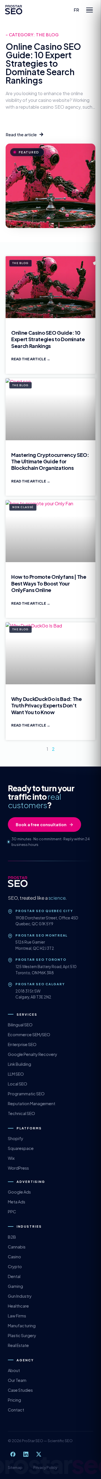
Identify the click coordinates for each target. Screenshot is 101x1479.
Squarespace (21, 1148)
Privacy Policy (45, 1467)
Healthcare (18, 1305)
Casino (14, 1256)
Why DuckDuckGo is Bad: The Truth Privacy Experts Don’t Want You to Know (46, 705)
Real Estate (18, 1345)
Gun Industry (20, 1296)
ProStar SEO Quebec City (44, 911)
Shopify (15, 1138)
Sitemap (15, 1467)
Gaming (15, 1286)
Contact (16, 1409)
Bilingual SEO (20, 1024)
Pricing (14, 1399)
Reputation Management (31, 1103)
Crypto (15, 1266)
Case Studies (20, 1390)
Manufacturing (22, 1325)
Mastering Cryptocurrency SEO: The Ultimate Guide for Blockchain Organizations (50, 461)
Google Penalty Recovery (32, 1054)
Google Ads (19, 1191)
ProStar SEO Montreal (41, 935)
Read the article (29, 359)
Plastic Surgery (22, 1335)
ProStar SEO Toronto (40, 959)
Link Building (19, 1064)
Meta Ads (16, 1201)
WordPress (18, 1167)
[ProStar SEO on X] (39, 1454)
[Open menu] (89, 9)
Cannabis (17, 1246)
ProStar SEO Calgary (40, 984)
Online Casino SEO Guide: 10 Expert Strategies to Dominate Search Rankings (43, 63)
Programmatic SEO (26, 1093)
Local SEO (17, 1083)
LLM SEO (16, 1073)
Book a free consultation (41, 824)
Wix (11, 1158)
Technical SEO (21, 1113)
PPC (12, 1211)
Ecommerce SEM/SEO (29, 1034)
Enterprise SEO (22, 1044)
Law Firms (17, 1315)
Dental (14, 1276)
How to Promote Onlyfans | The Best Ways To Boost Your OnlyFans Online (48, 583)
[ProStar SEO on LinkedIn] (26, 1454)
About (14, 1370)
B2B (12, 1236)
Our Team (17, 1380)
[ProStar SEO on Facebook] (13, 1454)
